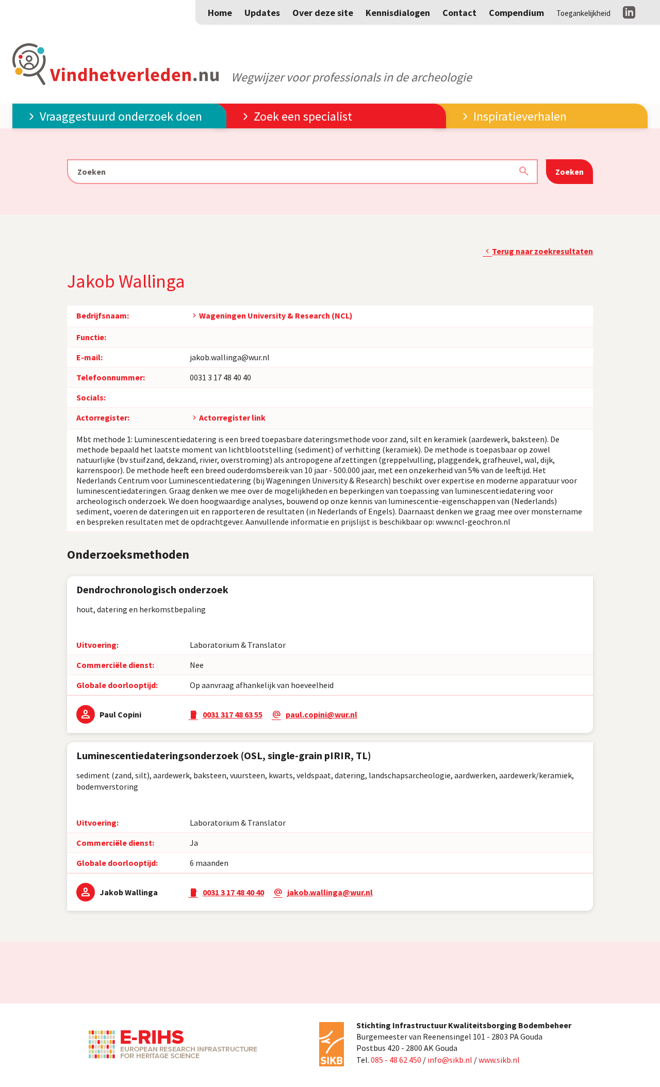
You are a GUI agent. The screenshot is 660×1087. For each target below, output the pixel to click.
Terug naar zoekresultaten (542, 251)
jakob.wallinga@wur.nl (230, 357)
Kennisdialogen (398, 13)
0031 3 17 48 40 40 (220, 377)
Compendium (516, 13)
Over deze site (322, 13)
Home (220, 13)
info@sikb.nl (449, 1060)
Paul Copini (120, 714)
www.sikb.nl (499, 1060)
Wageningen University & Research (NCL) (276, 315)
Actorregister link (232, 417)
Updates (262, 13)
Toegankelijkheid (583, 13)
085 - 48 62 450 (396, 1060)
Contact (459, 13)
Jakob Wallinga (129, 892)
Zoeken (569, 171)
